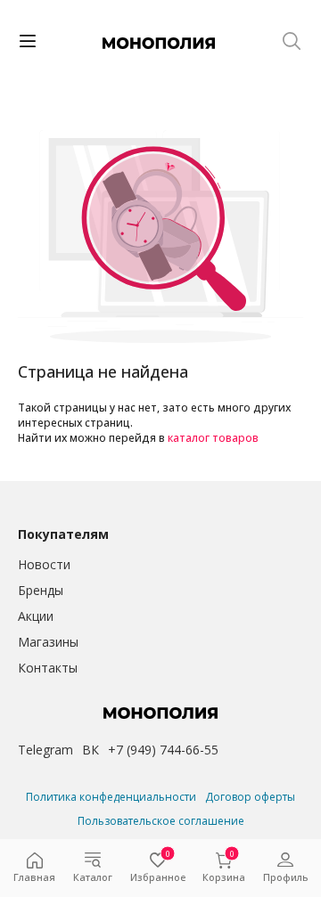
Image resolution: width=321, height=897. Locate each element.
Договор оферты (250, 796)
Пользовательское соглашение (161, 820)
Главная (34, 877)
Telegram (45, 749)
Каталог (92, 877)
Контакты (48, 667)
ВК (90, 749)
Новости (44, 564)
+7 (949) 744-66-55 (163, 749)
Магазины (48, 641)
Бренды (40, 590)
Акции (36, 616)
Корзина (223, 868)
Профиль (285, 877)
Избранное (157, 868)
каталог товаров (213, 437)
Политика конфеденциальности (111, 796)
